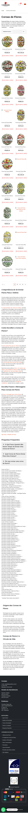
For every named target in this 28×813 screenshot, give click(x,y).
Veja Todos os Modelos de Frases (8, 434)
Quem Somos (5, 717)
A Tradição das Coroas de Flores (9, 737)
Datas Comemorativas (7, 742)
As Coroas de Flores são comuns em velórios (11, 307)
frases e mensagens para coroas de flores (12, 394)
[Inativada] (14, 766)
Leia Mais (11, 27)
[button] (25, 4)
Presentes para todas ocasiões (9, 749)
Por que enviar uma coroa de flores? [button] (13, 462)
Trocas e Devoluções (7, 722)
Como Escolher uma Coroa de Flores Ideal (12, 362)
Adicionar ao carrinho (8, 55)
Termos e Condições (7, 725)
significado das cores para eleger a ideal (12, 371)
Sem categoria (5, 752)
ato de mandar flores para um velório (10, 345)
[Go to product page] (7, 41)
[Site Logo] (5, 4)
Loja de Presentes (6, 747)
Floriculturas (5, 744)
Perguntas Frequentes (7, 728)
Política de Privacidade (7, 720)
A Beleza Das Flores (7, 735)
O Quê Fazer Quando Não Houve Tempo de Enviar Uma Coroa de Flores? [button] (13, 447)
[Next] (25, 284)
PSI (22, 809)
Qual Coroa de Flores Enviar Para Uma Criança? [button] (14, 455)
